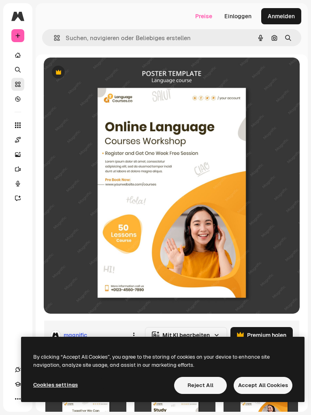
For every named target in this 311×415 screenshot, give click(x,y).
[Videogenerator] (17, 169)
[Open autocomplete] (54, 38)
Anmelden (281, 16)
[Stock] (17, 84)
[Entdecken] (17, 98)
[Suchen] (17, 69)
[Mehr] (17, 398)
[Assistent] (17, 198)
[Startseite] (17, 55)
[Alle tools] (17, 125)
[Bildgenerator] (17, 154)
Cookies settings (55, 384)
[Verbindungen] (17, 369)
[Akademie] (17, 384)
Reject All (200, 385)
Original (95, 73)
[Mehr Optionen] (134, 335)
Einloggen (237, 16)
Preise (203, 16)
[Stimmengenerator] (17, 183)
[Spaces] (17, 139)
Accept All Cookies (263, 385)
